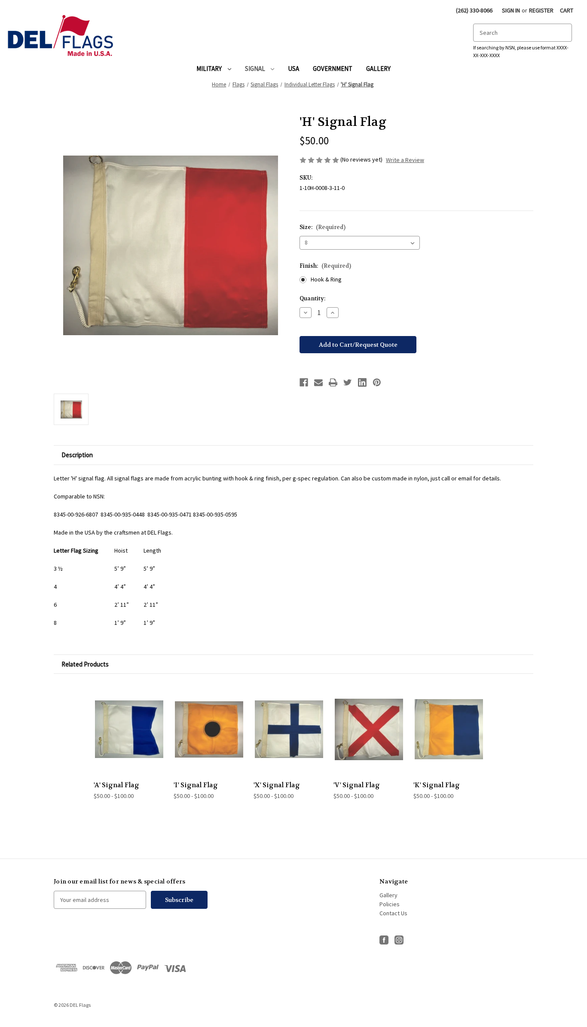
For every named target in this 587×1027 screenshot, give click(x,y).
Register (541, 10)
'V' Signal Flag (356, 785)
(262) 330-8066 (474, 10)
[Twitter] (347, 382)
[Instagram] (399, 936)
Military (209, 68)
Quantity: (312, 298)
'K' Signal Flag (436, 785)
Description (77, 455)
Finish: (325, 265)
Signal (255, 68)
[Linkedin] (362, 382)
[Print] (333, 382)
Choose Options (129, 729)
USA (293, 68)
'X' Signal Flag (277, 785)
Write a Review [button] (405, 160)
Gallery (378, 68)
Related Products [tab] (85, 664)
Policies (389, 904)
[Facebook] (304, 382)
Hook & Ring (326, 279)
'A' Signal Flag (116, 785)
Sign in (511, 10)
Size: (322, 227)
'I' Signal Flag (196, 785)
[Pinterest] (377, 382)
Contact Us (393, 913)
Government (332, 68)
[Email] (318, 382)
